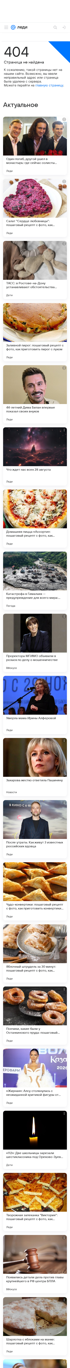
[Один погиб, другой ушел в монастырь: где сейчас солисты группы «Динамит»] (35, 146)
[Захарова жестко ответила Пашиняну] (35, 767)
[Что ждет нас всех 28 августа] (35, 456)
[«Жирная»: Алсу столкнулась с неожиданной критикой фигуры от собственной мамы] (35, 1078)
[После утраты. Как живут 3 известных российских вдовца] (35, 829)
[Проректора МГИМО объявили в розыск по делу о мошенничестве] (35, 643)
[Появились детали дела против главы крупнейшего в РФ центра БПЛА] (35, 1264)
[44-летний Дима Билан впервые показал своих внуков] (35, 394)
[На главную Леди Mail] (21, 27)
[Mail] (13, 27)
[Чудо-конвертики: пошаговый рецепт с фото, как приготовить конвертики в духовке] (35, 891)
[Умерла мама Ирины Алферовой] (35, 705)
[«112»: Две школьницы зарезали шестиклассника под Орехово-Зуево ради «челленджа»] (35, 1140)
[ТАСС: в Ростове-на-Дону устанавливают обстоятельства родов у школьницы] (35, 270)
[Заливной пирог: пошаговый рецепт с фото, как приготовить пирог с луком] (35, 332)
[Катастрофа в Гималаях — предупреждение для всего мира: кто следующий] (35, 581)
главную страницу (49, 85)
